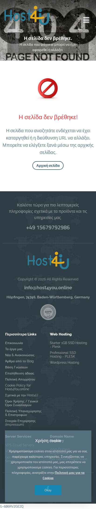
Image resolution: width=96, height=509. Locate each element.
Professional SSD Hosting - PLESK (63, 354)
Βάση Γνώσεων (16, 367)
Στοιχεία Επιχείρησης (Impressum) (20, 422)
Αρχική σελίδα (48, 165)
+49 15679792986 (48, 227)
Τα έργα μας (14, 349)
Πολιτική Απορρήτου (20, 379)
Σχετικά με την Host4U (21, 395)
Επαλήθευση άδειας (19, 373)
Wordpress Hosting (64, 362)
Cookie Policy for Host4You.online (18, 387)
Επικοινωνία (14, 343)
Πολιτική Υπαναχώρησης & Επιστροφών (23, 413)
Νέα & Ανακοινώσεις (19, 355)
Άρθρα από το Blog (19, 361)
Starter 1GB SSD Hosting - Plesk (68, 345)
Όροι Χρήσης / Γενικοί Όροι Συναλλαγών (21, 403)
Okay (48, 490)
